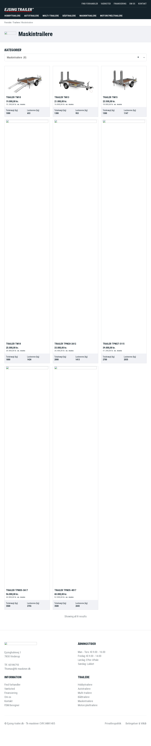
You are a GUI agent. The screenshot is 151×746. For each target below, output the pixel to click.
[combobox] (75, 57)
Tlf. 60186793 (11, 664)
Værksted (106, 4)
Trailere (16, 22)
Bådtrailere (69, 15)
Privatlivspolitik (113, 723)
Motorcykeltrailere (111, 15)
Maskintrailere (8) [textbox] (73, 57)
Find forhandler (90, 4)
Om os (132, 4)
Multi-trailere (51, 15)
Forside (7, 22)
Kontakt (142, 4)
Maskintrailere (87, 15)
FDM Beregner (11, 705)
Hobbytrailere (12, 15)
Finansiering (120, 4)
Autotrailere (31, 15)
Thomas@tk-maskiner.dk (17, 668)
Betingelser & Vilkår (136, 723)
